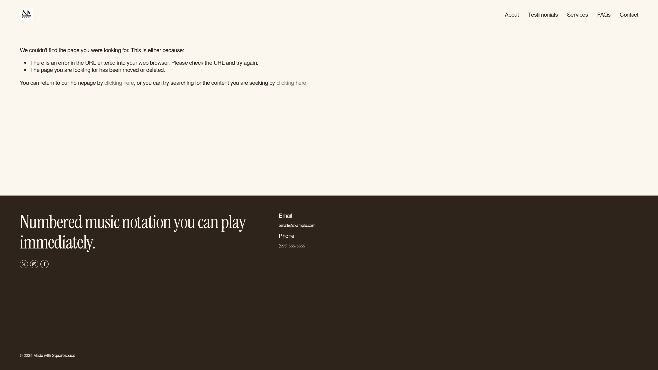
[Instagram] (34, 264)
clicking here (119, 82)
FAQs (603, 14)
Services (577, 14)
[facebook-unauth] (44, 264)
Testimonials (543, 14)
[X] (24, 264)
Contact (629, 14)
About (512, 14)
